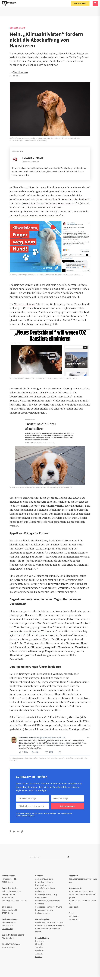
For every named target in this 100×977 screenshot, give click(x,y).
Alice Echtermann (20, 72)
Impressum (74, 916)
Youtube (39, 947)
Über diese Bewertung (30, 161)
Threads (39, 953)
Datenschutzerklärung (24, 816)
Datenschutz (74, 919)
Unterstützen (80, 3)
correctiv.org (9, 3)
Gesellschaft (17, 27)
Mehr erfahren (8, 947)
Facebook (39, 950)
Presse (71, 913)
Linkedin (39, 944)
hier (70, 882)
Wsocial (38, 956)
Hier (37, 922)
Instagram (39, 941)
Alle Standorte (8, 938)
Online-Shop (7, 928)
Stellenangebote (42, 913)
